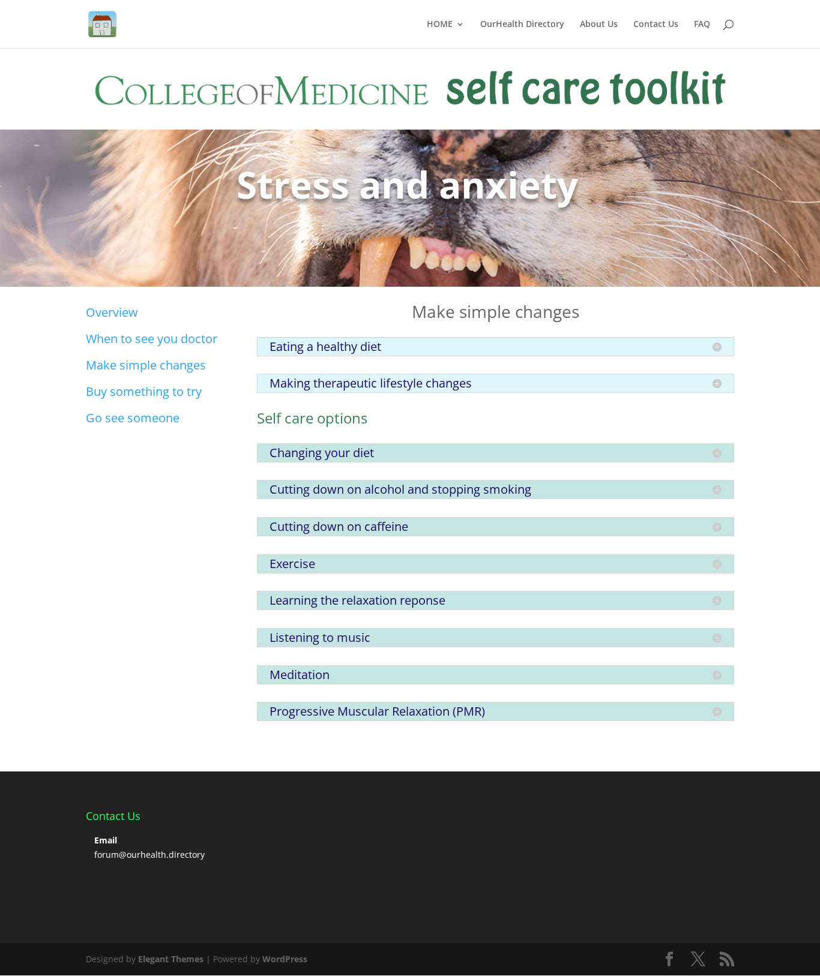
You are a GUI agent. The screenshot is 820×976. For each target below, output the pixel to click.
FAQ (702, 24)
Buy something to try (144, 391)
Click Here (127, 235)
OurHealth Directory (522, 24)
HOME (440, 24)
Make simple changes (146, 365)
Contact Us (655, 24)
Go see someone (132, 418)
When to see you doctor (151, 339)
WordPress (284, 959)
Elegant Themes (170, 959)
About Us (599, 24)
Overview (112, 312)
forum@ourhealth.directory (149, 854)
